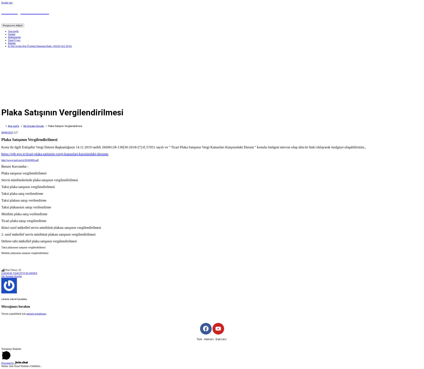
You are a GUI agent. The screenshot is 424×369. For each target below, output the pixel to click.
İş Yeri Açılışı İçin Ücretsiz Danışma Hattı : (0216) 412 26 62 (40, 46)
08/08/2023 (7, 132)
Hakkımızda (14, 37)
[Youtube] (218, 329)
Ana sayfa (13, 31)
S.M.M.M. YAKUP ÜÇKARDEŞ (19, 273)
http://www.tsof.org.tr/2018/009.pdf (20, 160)
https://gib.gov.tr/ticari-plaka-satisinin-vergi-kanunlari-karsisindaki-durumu (54, 154)
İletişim (12, 43)
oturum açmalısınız (36, 313)
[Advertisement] (212, 73)
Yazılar (11, 34)
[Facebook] (206, 329)
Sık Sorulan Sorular (33, 126)
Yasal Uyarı (14, 40)
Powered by (8, 363)
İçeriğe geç (7, 2)
